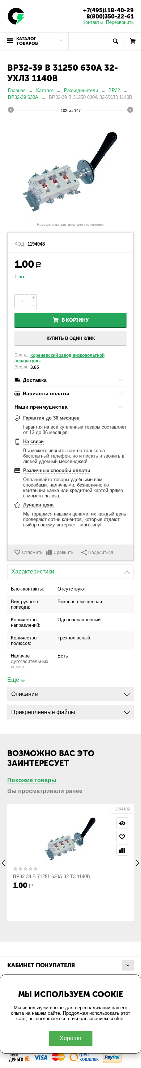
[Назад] (10, 111)
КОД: (20, 244)
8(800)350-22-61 (110, 16)
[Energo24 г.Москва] (16, 15)
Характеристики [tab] (32, 571)
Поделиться (100, 552)
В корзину (75, 320)
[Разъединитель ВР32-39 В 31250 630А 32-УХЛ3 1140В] (70, 168)
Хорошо (70, 1038)
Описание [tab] (24, 694)
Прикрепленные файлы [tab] (43, 712)
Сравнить (63, 552)
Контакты (92, 22)
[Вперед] (130, 111)
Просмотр (122, 823)
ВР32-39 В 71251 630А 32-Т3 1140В (51, 876)
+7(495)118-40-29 (108, 10)
